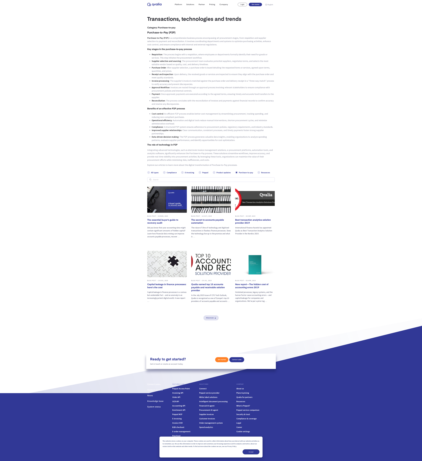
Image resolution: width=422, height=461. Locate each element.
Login (242, 4)
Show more (210, 318)
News (150, 396)
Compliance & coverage (246, 418)
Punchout (176, 435)
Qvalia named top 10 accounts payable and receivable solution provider (208, 287)
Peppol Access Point (181, 388)
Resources (265, 172)
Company (240, 384)
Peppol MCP (177, 414)
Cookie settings (243, 431)
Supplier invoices (206, 414)
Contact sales (237, 360)
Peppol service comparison (247, 410)
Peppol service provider (209, 393)
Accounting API (178, 405)
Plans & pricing (242, 393)
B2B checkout (178, 427)
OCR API (175, 401)
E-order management (181, 431)
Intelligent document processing (213, 401)
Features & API (178, 384)
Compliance (172, 172)
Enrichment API (178, 410)
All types (155, 172)
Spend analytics (206, 427)
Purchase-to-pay (246, 172)
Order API (176, 397)
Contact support (155, 390)
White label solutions (208, 397)
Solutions (203, 384)
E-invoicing (189, 172)
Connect (203, 388)
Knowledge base (155, 401)
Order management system (211, 423)
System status (154, 407)
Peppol (205, 172)
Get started (255, 4)
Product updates (223, 172)
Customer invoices (207, 418)
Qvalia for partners (244, 397)
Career (239, 427)
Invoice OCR (177, 423)
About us (240, 388)
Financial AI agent (207, 405)
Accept (251, 452)
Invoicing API (177, 393)
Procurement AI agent (208, 410)
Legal (238, 423)
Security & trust (243, 414)
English (270, 4)
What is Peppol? (243, 405)
